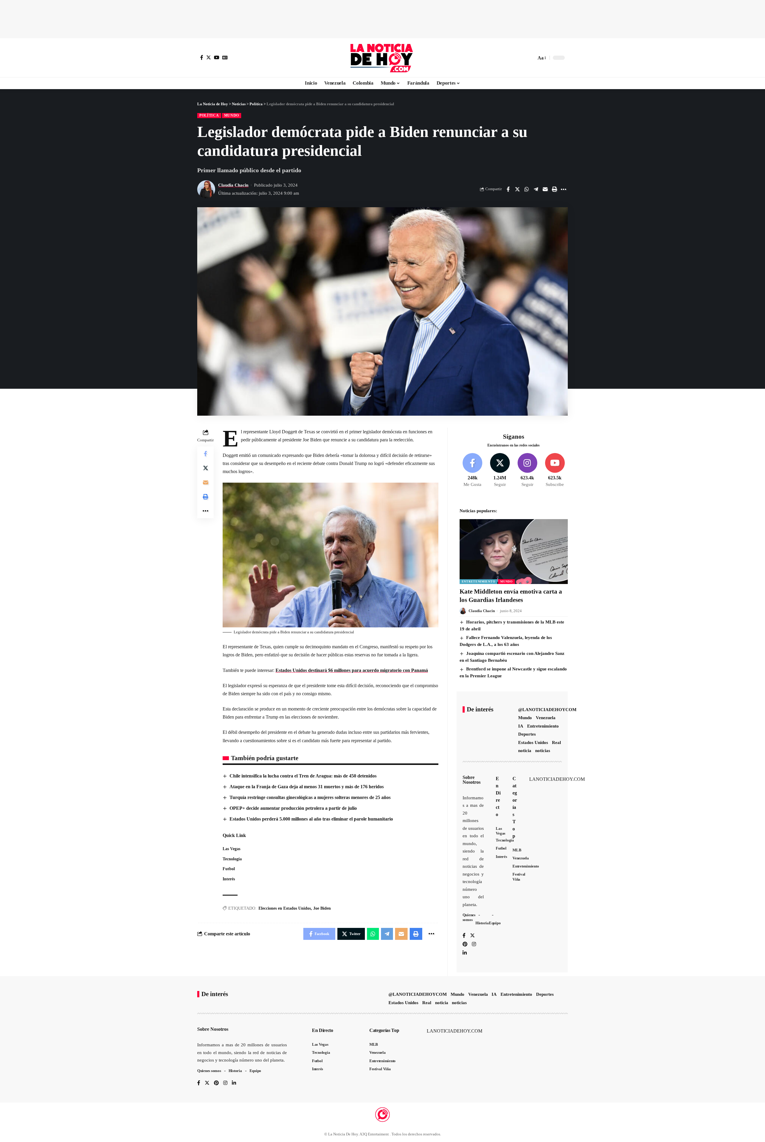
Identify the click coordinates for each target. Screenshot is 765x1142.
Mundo (231, 115)
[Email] (545, 189)
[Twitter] (208, 57)
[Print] (554, 189)
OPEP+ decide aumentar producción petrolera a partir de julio (293, 808)
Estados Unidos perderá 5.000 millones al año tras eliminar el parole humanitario (311, 818)
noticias (542, 750)
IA (520, 726)
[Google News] (225, 57)
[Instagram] (527, 470)
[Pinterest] (465, 944)
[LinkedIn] (465, 953)
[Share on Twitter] (517, 189)
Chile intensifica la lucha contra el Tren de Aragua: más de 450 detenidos (303, 775)
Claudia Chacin (233, 185)
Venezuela (546, 717)
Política (209, 115)
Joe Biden (322, 908)
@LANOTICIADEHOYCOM (547, 709)
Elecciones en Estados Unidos (284, 908)
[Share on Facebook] (508, 189)
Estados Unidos (533, 742)
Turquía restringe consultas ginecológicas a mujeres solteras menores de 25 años (310, 797)
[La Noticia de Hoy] (382, 58)
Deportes (527, 734)
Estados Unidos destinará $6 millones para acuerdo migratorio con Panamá (352, 670)
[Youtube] (555, 470)
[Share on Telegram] (536, 189)
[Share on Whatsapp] (526, 189)
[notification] (521, 58)
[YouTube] (216, 57)
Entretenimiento (478, 581)
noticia (524, 750)
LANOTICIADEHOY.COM (557, 779)
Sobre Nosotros (472, 780)
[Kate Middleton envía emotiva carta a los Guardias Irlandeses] (514, 551)
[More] (563, 189)
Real (556, 742)
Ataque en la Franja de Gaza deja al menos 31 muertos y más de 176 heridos (307, 786)
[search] (530, 58)
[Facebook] (202, 57)
